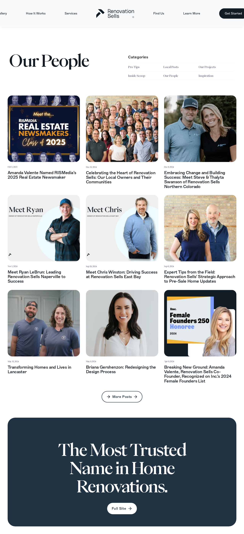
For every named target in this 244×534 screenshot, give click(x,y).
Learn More (191, 13)
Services (71, 13)
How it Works (36, 13)
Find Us (158, 13)
